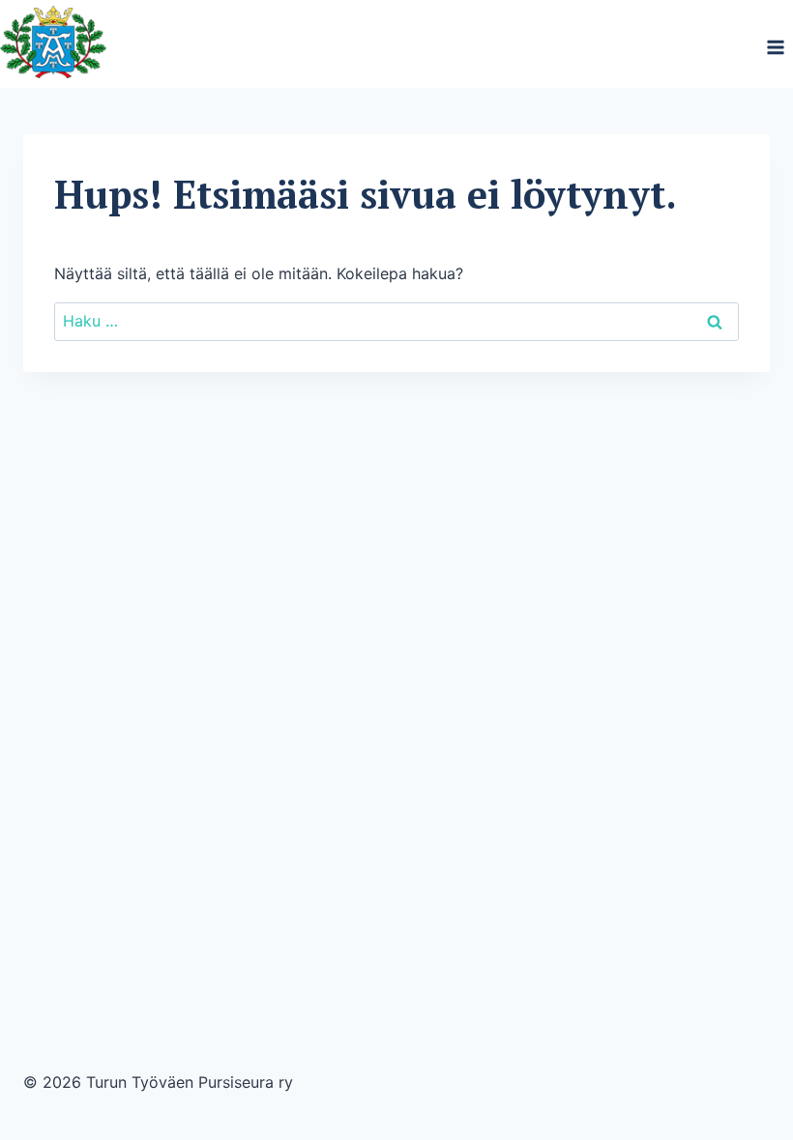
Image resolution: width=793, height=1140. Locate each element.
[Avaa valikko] (775, 47)
